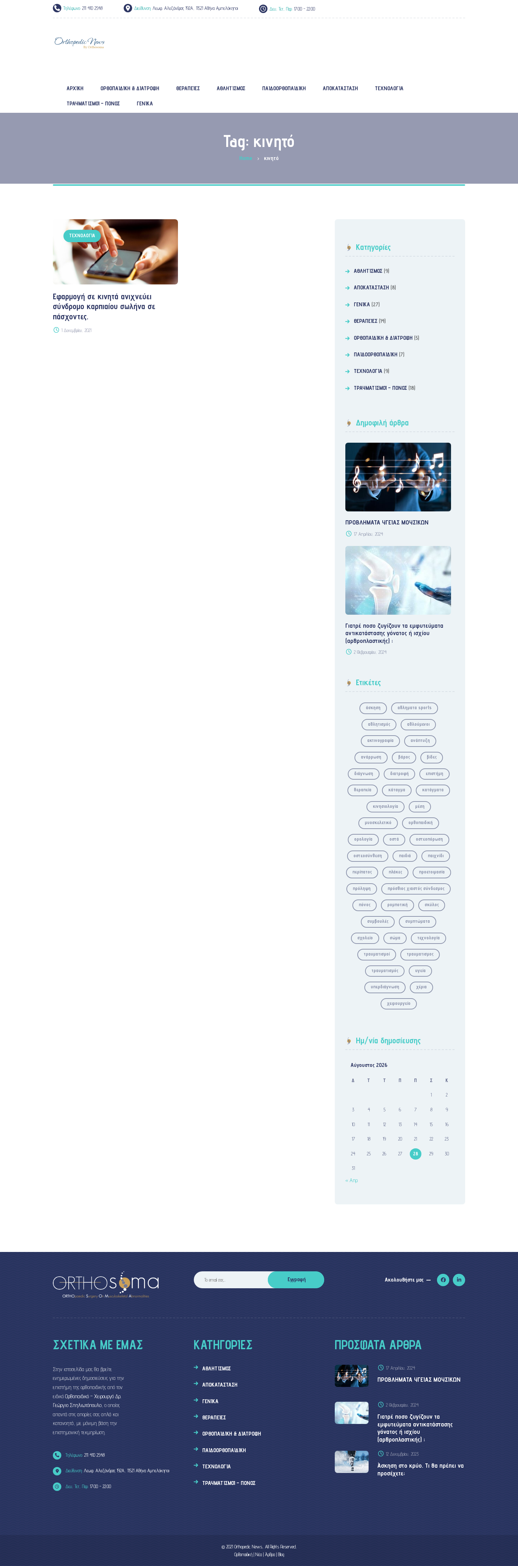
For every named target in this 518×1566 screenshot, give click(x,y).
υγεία (420, 970)
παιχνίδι (436, 855)
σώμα (395, 937)
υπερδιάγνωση (385, 986)
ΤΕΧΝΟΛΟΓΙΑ (82, 235)
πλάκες (395, 871)
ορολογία (363, 839)
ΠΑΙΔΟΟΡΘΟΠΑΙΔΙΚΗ (375, 354)
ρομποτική (397, 904)
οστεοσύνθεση (367, 855)
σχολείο (365, 937)
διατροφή (399, 773)
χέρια (421, 986)
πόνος (364, 904)
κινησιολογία (385, 806)
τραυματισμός (384, 970)
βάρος (404, 757)
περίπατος (362, 871)
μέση (420, 806)
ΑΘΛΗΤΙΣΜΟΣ (368, 271)
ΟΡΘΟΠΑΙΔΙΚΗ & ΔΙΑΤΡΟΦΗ (383, 337)
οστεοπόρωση (429, 839)
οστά (394, 839)
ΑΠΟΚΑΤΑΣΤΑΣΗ (371, 287)
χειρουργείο (399, 1003)
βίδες (432, 757)
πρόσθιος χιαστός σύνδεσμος (416, 888)
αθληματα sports (414, 707)
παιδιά (405, 855)
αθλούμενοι (418, 724)
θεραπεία (362, 789)
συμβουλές (377, 921)
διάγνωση (363, 773)
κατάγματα (433, 789)
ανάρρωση (371, 757)
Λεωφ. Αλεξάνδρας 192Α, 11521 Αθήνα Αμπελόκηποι (116, 1470)
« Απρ (351, 1180)
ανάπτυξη (420, 740)
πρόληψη (362, 888)
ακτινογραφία (380, 740)
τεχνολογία (428, 937)
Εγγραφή (297, 1279)
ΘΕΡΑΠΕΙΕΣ (365, 321)
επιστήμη (434, 773)
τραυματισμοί (377, 954)
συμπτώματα (417, 921)
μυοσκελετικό (378, 822)
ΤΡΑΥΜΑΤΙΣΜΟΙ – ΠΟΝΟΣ (380, 388)
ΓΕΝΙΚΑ (362, 304)
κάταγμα (396, 789)
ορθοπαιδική (420, 822)
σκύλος (432, 904)
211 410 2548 (84, 1455)
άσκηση (373, 707)
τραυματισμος (420, 954)
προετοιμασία (432, 871)
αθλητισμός (379, 724)
